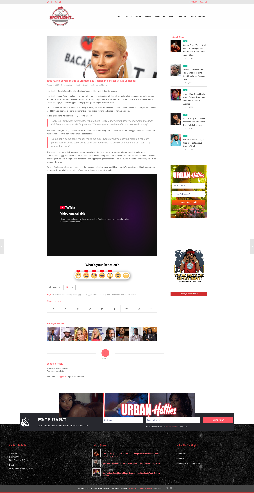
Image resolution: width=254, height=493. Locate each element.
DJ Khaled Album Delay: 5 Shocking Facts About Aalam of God (193, 142)
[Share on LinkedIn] (102, 308)
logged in (62, 376)
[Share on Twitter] (65, 308)
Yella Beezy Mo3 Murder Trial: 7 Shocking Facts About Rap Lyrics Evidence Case (131, 464)
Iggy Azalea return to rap (97, 294)
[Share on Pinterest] (90, 308)
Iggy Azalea (82, 294)
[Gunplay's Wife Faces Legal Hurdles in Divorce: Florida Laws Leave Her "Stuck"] (122, 334)
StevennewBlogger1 (100, 85)
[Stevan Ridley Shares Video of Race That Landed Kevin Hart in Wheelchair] (252, 246)
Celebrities (78, 85)
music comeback (114, 294)
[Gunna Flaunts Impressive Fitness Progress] (150, 334)
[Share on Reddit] (139, 308)
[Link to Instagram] (60, 2)
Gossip (86, 85)
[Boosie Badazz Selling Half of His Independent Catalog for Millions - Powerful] (136, 334)
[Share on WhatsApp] (78, 308)
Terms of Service (145, 488)
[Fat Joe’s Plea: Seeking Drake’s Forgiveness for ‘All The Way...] (2, 246)
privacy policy (171, 427)
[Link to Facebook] (52, 2)
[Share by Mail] (151, 308)
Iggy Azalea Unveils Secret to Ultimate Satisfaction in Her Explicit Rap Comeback (91, 80)
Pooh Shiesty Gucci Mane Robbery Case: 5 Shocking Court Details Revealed (194, 121)
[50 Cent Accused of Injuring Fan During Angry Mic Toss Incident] (67, 334)
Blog (185, 41)
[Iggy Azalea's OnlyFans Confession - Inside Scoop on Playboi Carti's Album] (95, 334)
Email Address (189, 229)
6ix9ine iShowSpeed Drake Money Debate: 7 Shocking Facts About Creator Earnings (131, 474)
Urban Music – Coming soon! (188, 463)
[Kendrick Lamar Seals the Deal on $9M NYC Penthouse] (108, 334)
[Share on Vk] (127, 308)
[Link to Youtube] (56, 2)
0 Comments (66, 85)
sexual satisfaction (128, 294)
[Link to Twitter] (48, 2)
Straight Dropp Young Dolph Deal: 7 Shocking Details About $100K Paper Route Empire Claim (130, 454)
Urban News (181, 453)
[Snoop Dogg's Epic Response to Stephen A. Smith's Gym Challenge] (53, 334)
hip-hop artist (72, 294)
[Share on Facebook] (53, 308)
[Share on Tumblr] (114, 308)
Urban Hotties (182, 458)
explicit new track (59, 294)
